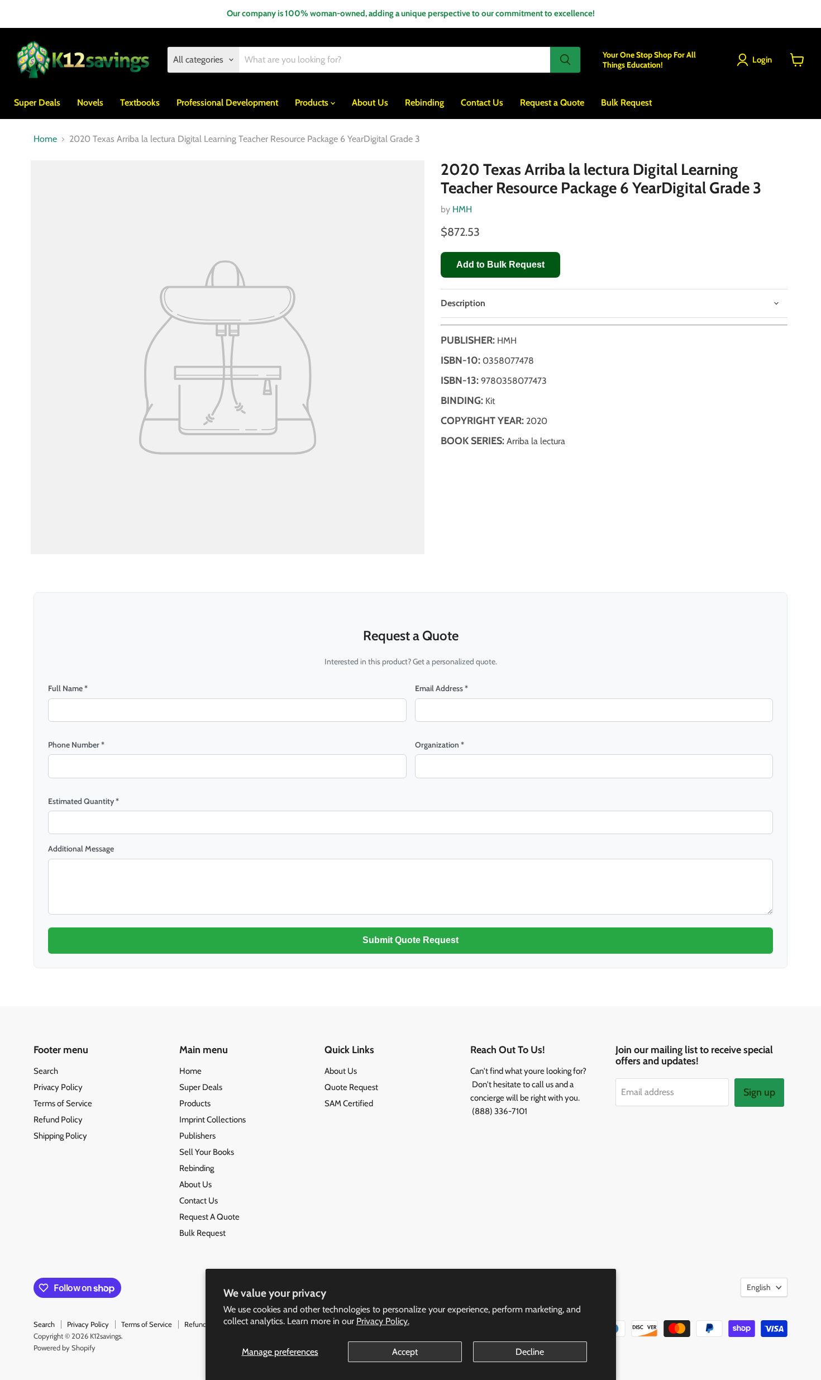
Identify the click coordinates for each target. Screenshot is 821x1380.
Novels (90, 102)
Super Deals (37, 102)
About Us (370, 102)
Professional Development (227, 102)
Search (46, 1071)
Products (313, 102)
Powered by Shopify (65, 1347)
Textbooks (140, 102)
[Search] (565, 60)
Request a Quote (552, 102)
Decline (529, 1351)
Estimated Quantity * (83, 801)
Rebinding (424, 102)
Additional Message (81, 849)
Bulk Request (626, 102)
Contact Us (482, 102)
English (759, 1287)
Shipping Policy (60, 1136)
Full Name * (68, 688)
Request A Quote (209, 1217)
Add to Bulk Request (500, 264)
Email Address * (441, 688)
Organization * (439, 745)
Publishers (197, 1136)
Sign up (759, 1092)
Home (45, 139)
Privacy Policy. (382, 1321)
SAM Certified (348, 1103)
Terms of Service (63, 1103)
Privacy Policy (58, 1087)
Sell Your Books (206, 1152)
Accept (405, 1351)
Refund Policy (58, 1120)
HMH (462, 209)
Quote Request (351, 1087)
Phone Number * (76, 745)
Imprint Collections (212, 1120)
